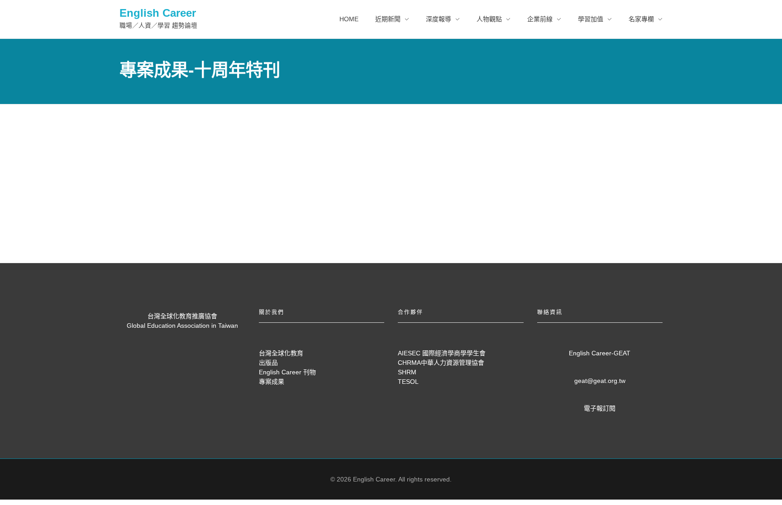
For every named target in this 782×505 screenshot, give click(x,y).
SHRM (407, 372)
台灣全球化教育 (281, 353)
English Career (157, 13)
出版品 (268, 362)
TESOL (408, 381)
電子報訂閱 (599, 408)
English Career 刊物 (287, 372)
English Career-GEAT (599, 353)
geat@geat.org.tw (599, 380)
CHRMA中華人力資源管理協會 (441, 362)
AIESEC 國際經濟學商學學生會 (442, 353)
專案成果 (271, 381)
